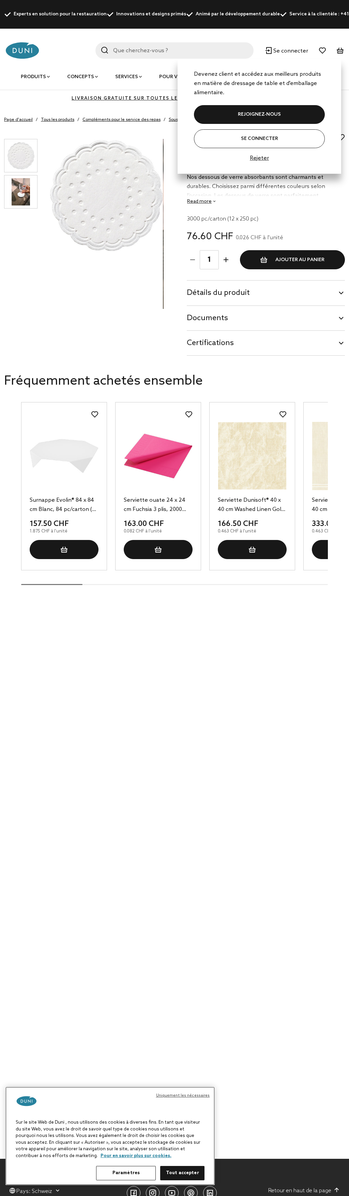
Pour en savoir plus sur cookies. (136, 1155)
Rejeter (259, 158)
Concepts (80, 77)
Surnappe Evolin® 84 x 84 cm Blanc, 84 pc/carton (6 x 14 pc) (62, 505)
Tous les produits (57, 119)
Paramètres (126, 1173)
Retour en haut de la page (299, 1190)
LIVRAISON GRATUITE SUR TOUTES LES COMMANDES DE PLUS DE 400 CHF (174, 98)
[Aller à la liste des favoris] (322, 50)
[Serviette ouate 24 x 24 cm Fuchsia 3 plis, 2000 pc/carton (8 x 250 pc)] (158, 456)
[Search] (104, 50)
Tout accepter (182, 1173)
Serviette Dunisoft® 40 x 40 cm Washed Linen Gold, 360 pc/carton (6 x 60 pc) (252, 505)
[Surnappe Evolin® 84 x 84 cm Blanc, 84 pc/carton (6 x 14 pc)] (64, 456)
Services (126, 77)
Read (199, 201)
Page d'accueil (18, 119)
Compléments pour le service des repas (121, 119)
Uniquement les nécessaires (183, 1095)
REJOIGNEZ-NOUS (259, 114)
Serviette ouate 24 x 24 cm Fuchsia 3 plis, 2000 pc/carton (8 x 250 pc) (154, 505)
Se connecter (259, 139)
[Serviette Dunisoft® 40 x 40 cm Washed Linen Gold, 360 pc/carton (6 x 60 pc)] (252, 456)
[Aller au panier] (340, 50)
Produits (33, 77)
